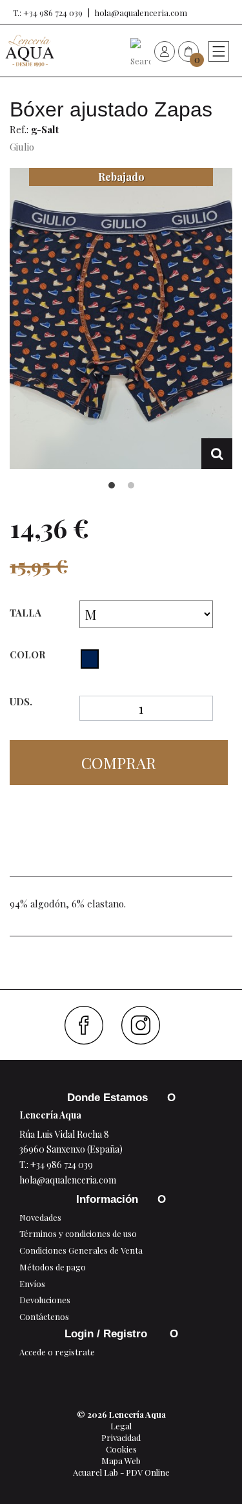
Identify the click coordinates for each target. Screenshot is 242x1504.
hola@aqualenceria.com (141, 12)
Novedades (40, 1217)
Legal (121, 1425)
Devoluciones (44, 1299)
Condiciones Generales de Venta (81, 1250)
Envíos (32, 1283)
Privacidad (121, 1437)
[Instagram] (145, 1025)
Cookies (121, 1449)
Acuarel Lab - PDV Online (121, 1472)
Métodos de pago (52, 1266)
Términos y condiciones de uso (78, 1233)
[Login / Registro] (164, 51)
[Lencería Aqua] (29, 51)
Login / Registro (107, 1334)
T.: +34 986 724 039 (48, 12)
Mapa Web (121, 1460)
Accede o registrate (57, 1351)
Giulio (22, 146)
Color (29, 654)
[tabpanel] (121, 318)
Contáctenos (44, 1316)
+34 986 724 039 (61, 1164)
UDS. (21, 702)
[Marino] (90, 659)
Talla (27, 612)
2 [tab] (131, 485)
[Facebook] (89, 1025)
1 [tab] (111, 485)
